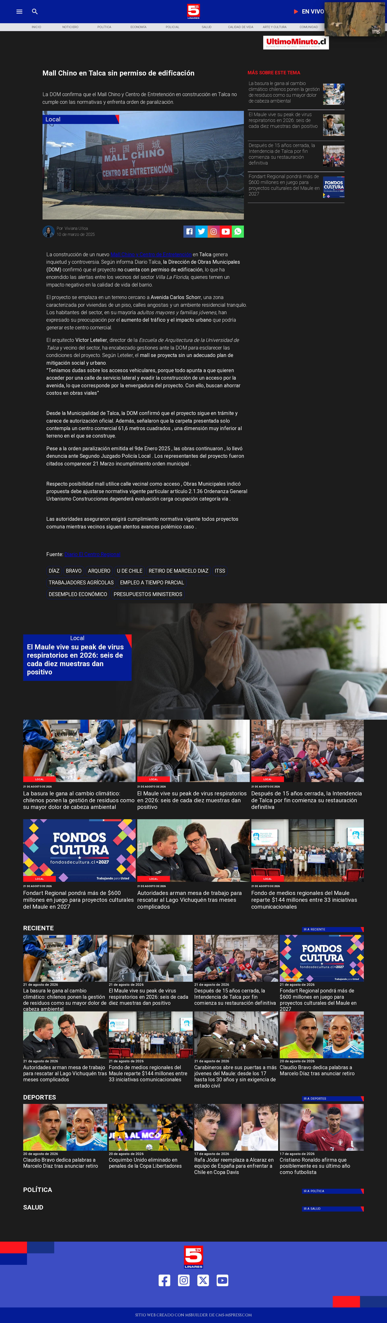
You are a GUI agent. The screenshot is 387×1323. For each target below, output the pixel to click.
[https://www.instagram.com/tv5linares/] (214, 232)
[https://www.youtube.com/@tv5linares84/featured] (226, 232)
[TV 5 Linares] (35, 18)
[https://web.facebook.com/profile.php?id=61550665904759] (164, 1298)
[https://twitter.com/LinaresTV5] (203, 1298)
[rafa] (236, 1150)
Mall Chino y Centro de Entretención (151, 254)
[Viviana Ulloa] (49, 237)
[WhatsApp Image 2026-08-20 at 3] (333, 197)
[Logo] (193, 18)
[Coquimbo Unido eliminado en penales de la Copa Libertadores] (151, 1150)
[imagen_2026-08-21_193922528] (333, 104)
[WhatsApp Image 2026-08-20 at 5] (193, 881)
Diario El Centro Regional (92, 554)
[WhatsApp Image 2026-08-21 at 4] (307, 881)
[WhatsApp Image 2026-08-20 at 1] (333, 166)
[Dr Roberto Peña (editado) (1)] (333, 135)
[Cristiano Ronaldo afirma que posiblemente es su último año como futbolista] (322, 1150)
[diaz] (322, 1057)
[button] (54, 571)
